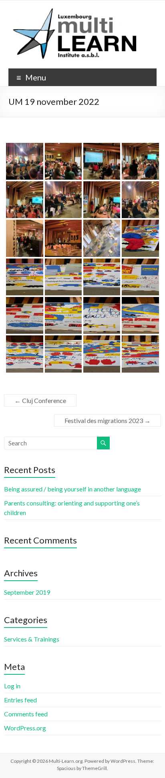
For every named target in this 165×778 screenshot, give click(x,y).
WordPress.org (25, 728)
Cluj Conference (40, 400)
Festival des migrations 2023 (107, 420)
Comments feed (26, 714)
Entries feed (20, 700)
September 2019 (27, 592)
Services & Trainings (31, 639)
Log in (12, 686)
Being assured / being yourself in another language (72, 489)
